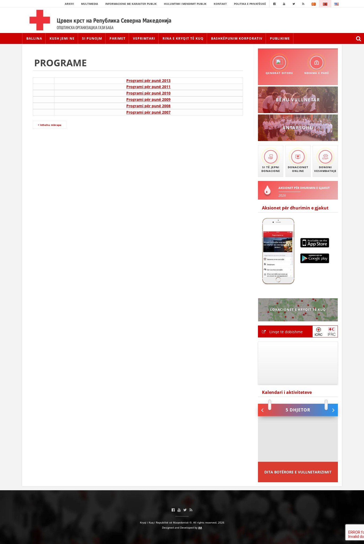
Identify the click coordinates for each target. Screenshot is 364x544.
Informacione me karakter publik (131, 4)
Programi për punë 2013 (148, 80)
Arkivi (69, 4)
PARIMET (118, 38)
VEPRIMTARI (144, 38)
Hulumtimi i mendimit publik (185, 4)
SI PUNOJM (92, 38)
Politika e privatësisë (250, 4)
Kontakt (220, 4)
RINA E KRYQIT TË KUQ (183, 38)
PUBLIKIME (280, 38)
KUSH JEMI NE (62, 38)
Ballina (34, 38)
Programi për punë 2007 (148, 112)
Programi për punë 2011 (148, 86)
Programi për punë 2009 (148, 99)
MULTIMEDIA (89, 4)
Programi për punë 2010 (148, 93)
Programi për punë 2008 (148, 105)
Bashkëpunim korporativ (236, 38)
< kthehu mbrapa (49, 125)
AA (200, 527)
